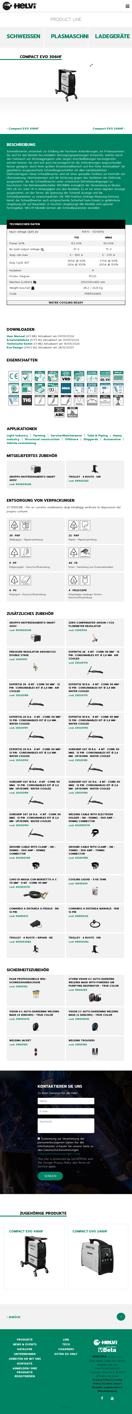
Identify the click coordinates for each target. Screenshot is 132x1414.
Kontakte (24, 1364)
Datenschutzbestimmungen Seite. (59, 1154)
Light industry (17, 436)
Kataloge (24, 1349)
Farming (39, 436)
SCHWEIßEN (23, 36)
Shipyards (91, 439)
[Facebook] (102, 1398)
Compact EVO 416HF (23, 129)
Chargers (66, 1349)
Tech (66, 1344)
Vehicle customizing (21, 443)
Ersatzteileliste (18, 340)
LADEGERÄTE (112, 36)
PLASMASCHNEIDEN (76, 36)
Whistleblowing (107, 1391)
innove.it (66, 1407)
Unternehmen (25, 1354)
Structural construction (42, 439)
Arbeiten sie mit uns (25, 1359)
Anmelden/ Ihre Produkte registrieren (25, 1372)
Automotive (112, 439)
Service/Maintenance (66, 436)
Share (10, 214)
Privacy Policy (62, 1163)
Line (66, 1340)
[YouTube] (112, 1398)
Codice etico (111, 1383)
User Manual (16, 336)
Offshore (71, 439)
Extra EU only (66, 1354)
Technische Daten (20, 344)
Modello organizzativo (106, 1387)
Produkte (25, 1340)
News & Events (25, 1344)
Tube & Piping (97, 436)
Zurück (14, 1317)
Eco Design (15, 347)
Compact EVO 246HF (108, 129)
